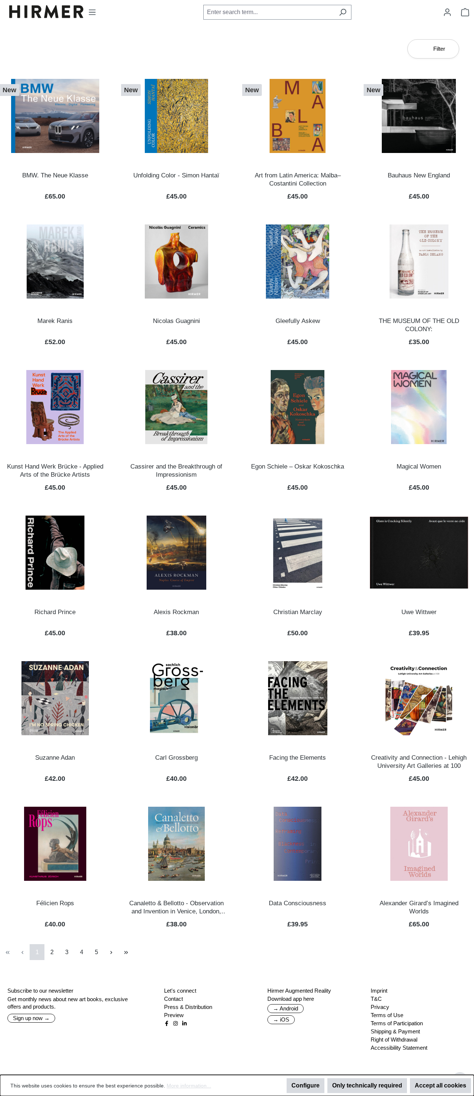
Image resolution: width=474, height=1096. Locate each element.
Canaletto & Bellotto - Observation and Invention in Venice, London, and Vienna (176, 908)
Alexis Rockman (176, 612)
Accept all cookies (440, 1085)
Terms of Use (387, 1015)
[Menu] (92, 12)
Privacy (380, 1007)
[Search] (342, 12)
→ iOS (281, 1019)
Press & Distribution (188, 1007)
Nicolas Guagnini (176, 320)
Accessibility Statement (399, 1048)
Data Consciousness (297, 903)
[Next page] (111, 952)
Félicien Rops (55, 903)
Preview (174, 1015)
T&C (376, 999)
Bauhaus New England (419, 175)
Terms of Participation (397, 1023)
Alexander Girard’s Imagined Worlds (419, 907)
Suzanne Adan (55, 757)
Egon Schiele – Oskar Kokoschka (297, 466)
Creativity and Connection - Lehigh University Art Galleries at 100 (419, 761)
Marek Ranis (55, 320)
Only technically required (367, 1085)
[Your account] (447, 12)
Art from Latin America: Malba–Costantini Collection (298, 179)
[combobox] (268, 12)
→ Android (285, 1008)
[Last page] (125, 952)
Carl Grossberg (176, 757)
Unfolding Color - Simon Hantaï (176, 175)
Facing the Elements (297, 757)
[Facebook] (166, 1023)
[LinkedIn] (184, 1023)
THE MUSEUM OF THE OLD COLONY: (419, 325)
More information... (189, 1086)
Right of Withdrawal (394, 1039)
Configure (305, 1085)
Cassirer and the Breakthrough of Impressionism (176, 470)
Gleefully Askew (298, 320)
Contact (173, 999)
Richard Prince (55, 612)
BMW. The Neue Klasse (55, 175)
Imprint (379, 990)
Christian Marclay (297, 612)
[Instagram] (175, 1023)
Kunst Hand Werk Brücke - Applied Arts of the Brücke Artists (55, 470)
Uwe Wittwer (419, 612)
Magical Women (419, 466)
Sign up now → (31, 1018)
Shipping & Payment (395, 1031)
